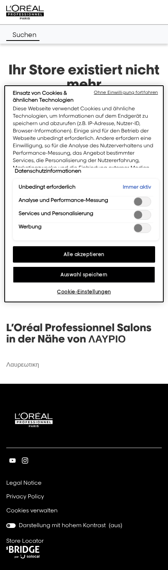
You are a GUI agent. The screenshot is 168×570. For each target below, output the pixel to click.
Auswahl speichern (84, 274)
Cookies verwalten (31, 510)
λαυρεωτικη (22, 364)
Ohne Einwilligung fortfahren (126, 92)
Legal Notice (23, 483)
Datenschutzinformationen (48, 171)
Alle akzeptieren (84, 254)
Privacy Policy (25, 497)
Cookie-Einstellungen (84, 292)
